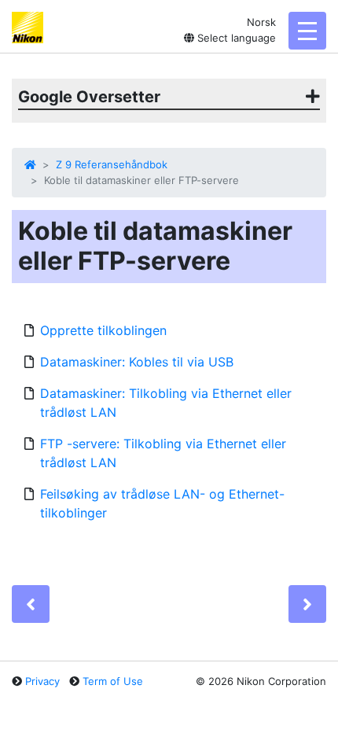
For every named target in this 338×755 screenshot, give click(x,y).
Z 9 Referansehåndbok (111, 164)
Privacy (42, 681)
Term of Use (113, 681)
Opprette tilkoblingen (103, 330)
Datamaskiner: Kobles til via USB (136, 362)
